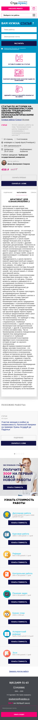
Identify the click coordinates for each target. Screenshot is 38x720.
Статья (26, 23)
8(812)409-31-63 (19, 682)
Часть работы (21, 192)
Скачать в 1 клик (18, 443)
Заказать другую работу (19, 671)
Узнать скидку (19, 714)
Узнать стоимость (15, 487)
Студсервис (19, 687)
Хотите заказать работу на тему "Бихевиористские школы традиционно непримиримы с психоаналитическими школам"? (22, 130)
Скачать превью (19, 177)
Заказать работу (15, 8)
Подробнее (18, 437)
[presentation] (1, 348)
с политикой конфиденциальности (11, 49)
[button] (14, 453)
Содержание (8, 192)
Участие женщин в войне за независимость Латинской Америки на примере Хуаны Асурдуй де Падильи (18, 426)
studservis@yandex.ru (19, 699)
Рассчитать (19, 43)
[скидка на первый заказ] (34, 8)
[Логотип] (19, 3)
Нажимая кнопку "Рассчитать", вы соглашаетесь (15, 49)
